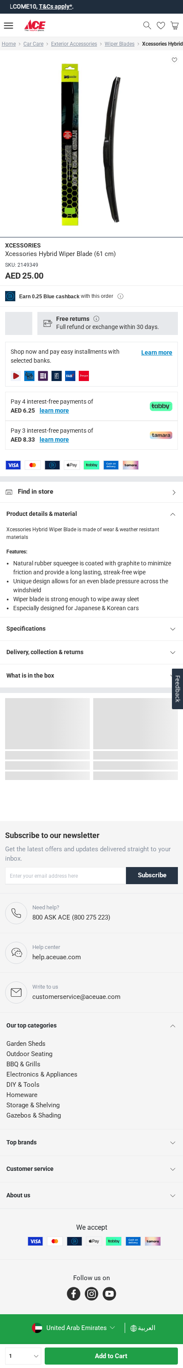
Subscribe (152, 875)
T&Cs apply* (44, 6)
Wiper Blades (119, 44)
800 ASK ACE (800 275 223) (71, 917)
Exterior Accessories (74, 44)
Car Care (33, 44)
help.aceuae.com (56, 957)
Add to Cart (111, 1356)
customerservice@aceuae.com (76, 997)
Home (9, 44)
